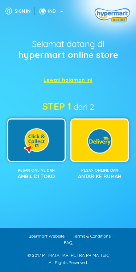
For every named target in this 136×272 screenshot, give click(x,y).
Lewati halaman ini (68, 80)
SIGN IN (22, 11)
